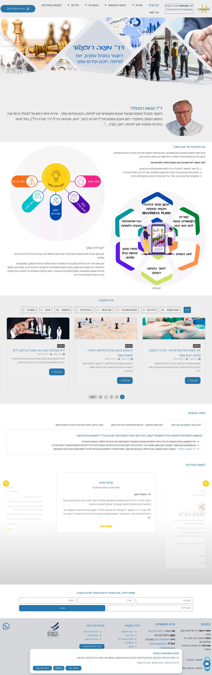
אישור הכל (73, 668)
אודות (139, 5)
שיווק (131, 646)
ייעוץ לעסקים (127, 631)
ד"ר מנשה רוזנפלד (146, 108)
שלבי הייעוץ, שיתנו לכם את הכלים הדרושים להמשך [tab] (79, 424)
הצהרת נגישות (91, 639)
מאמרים (93, 5)
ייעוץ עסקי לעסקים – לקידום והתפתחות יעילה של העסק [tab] (137, 424)
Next (92, 397)
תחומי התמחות (117, 5)
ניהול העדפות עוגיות (91, 646)
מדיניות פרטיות (91, 631)
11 (100, 397)
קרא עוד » (192, 380)
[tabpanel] (106, 441)
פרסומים (197, 346)
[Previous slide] (6, 483)
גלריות (75, 5)
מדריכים (130, 635)
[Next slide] (206, 483)
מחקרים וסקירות (126, 639)
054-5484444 (162, 639)
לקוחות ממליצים (51, 5)
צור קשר (154, 12)
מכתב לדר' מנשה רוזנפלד (106, 528)
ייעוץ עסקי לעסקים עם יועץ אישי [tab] (186, 424)
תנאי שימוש (92, 635)
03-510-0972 (156, 631)
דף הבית (154, 5)
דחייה (58, 668)
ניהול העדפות (42, 668)
